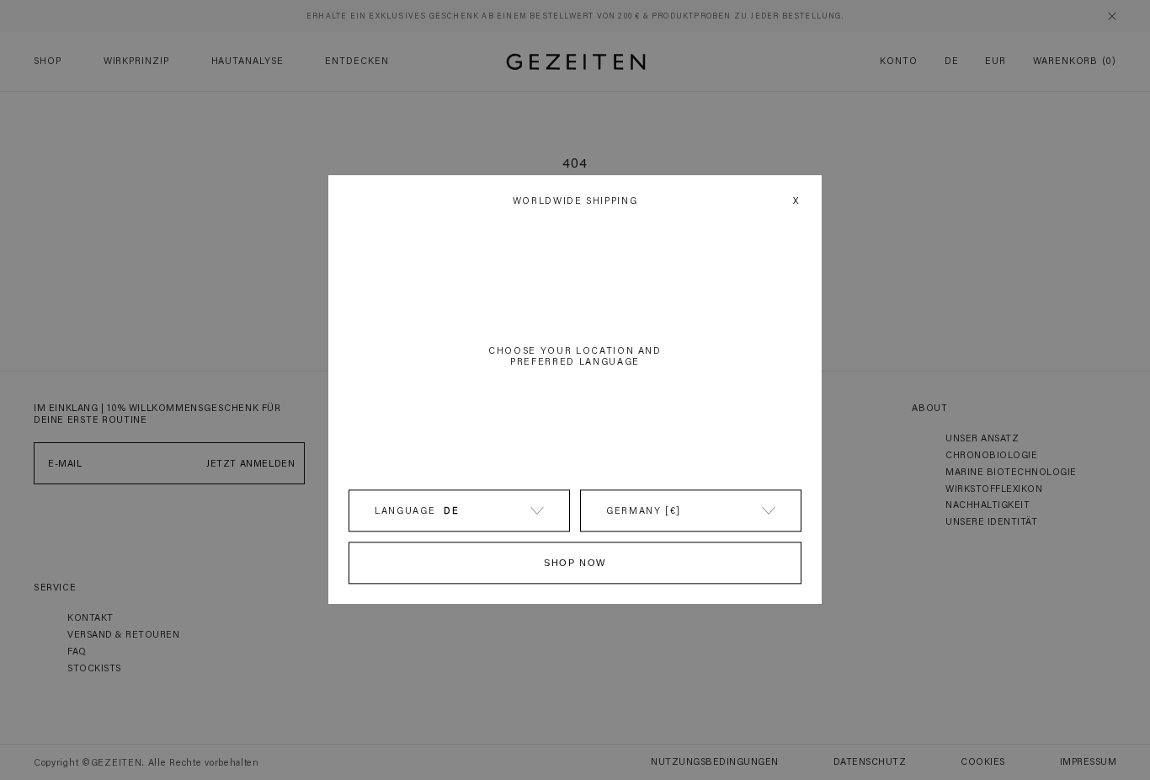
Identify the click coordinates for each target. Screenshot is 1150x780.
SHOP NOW (575, 563)
